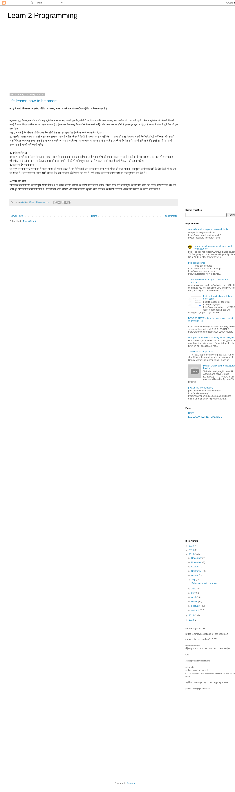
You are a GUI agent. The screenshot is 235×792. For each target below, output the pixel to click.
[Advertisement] (123, 55)
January (195, 610)
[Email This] (55, 202)
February (196, 606)
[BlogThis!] (59, 202)
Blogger (131, 783)
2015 (191, 554)
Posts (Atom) (29, 221)
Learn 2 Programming (42, 15)
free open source (196, 263)
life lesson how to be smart (33, 101)
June (194, 588)
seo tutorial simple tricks (202, 351)
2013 (191, 620)
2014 (191, 615)
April (193, 597)
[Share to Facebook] (66, 202)
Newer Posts (16, 216)
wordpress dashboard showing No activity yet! (211, 337)
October (195, 566)
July (193, 579)
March (194, 601)
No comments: (43, 202)
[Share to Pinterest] (69, 202)
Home (94, 216)
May (193, 593)
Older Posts (171, 216)
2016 (191, 550)
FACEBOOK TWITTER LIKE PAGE (205, 417)
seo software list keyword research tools (208, 229)
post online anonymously (200, 387)
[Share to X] (62, 202)
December (196, 558)
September (197, 571)
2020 (191, 545)
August (195, 575)
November (196, 562)
